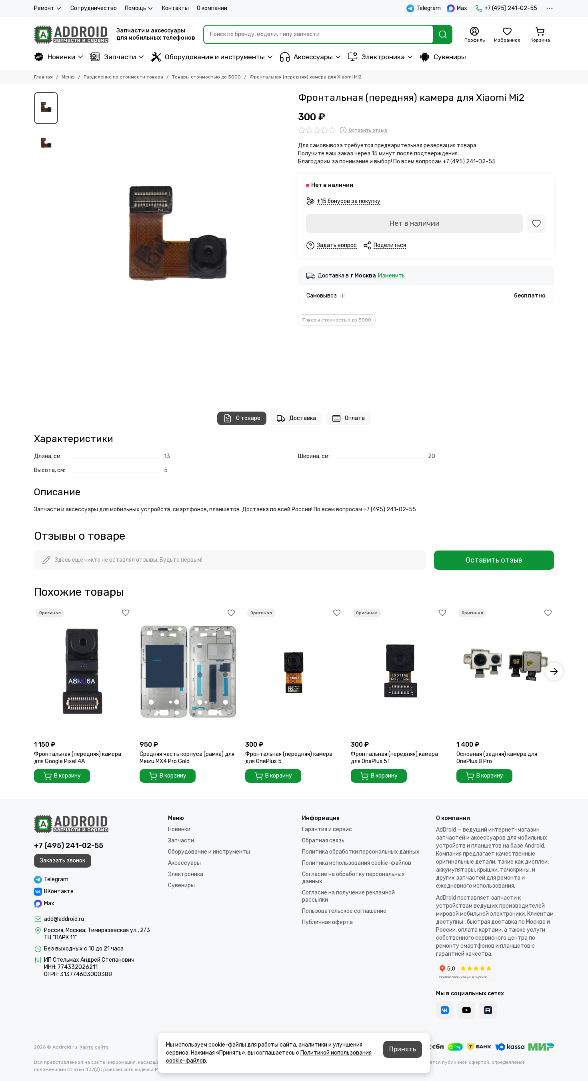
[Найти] (442, 34)
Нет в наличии (414, 223)
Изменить (391, 276)
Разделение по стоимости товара (123, 77)
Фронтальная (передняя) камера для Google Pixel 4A (77, 758)
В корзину (67, 775)
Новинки (61, 57)
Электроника (383, 57)
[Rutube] (488, 1010)
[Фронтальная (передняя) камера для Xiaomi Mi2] (176, 244)
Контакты (175, 8)
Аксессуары (313, 57)
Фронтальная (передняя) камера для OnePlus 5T (394, 758)
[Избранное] (536, 223)
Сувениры (450, 57)
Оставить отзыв (494, 560)
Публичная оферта (327, 922)
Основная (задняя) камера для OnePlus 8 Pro (496, 758)
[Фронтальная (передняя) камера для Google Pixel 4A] (83, 672)
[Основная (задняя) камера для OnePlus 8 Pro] (505, 672)
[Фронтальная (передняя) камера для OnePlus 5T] (399, 672)
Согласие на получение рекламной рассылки (348, 896)
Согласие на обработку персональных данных (353, 878)
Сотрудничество (93, 8)
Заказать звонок (62, 860)
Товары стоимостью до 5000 (206, 77)
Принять (402, 1049)
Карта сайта (94, 1047)
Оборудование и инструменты (215, 57)
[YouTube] (466, 1010)
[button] (66, 244)
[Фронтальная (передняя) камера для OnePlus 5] (294, 672)
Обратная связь (323, 840)
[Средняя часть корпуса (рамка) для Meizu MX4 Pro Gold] (188, 672)
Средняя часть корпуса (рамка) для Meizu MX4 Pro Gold (187, 758)
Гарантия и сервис (327, 829)
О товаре (248, 418)
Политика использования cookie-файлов (356, 863)
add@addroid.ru (64, 919)
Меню (68, 77)
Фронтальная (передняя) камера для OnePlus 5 (288, 758)
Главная (43, 77)
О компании (212, 8)
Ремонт (44, 8)
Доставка (302, 418)
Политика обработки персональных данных (361, 851)
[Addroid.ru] (71, 34)
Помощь (135, 8)
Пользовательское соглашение (344, 911)
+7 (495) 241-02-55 (510, 8)
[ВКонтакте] (445, 1010)
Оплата (355, 418)
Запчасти (120, 57)
